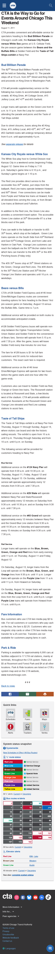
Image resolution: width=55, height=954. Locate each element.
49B (49, 816)
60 (30, 820)
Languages (10, 948)
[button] (6, 5)
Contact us (7, 941)
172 (20, 842)
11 (40, 808)
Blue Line (8, 766)
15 (11, 812)
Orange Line (10, 777)
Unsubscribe (8, 934)
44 (30, 816)
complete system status (23, 875)
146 (39, 837)
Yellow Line (9, 789)
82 (21, 829)
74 (40, 825)
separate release (14, 144)
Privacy (6, 931)
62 (40, 820)
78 (11, 829)
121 (49, 833)
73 (30, 825)
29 (40, 812)
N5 (40, 803)
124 (10, 837)
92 (50, 829)
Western (32, 861)
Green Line (9, 773)
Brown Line (9, 769)
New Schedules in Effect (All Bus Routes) (20, 753)
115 (29, 833)
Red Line (8, 762)
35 (50, 812)
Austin (32, 865)
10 (30, 808)
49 (40, 816)
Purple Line (9, 785)
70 (21, 825)
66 (50, 820)
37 (21, 816)
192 (29, 842)
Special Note (32, 773)
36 (11, 816)
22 (30, 812)
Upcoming (27, 794)
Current (17, 794)
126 (29, 837)
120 (39, 833)
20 (21, 812)
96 (21, 833)
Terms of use (8, 928)
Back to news (8, 686)
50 (21, 820)
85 (30, 829)
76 (50, 825)
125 (20, 837)
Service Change (33, 766)
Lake (36, 856)
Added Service (32, 785)
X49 (10, 820)
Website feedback (11, 938)
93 (11, 833)
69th (31, 856)
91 (40, 829)
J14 (49, 808)
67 (11, 825)
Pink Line (8, 781)
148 (49, 837)
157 (10, 842)
